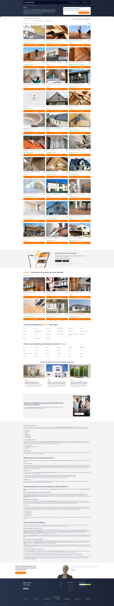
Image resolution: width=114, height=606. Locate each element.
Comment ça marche (71, 584)
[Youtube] (26, 588)
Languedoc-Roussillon (83, 331)
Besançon (59, 347)
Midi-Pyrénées (48, 334)
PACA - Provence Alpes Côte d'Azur (73, 335)
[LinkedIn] (27, 588)
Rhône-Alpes (48, 338)
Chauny (70, 356)
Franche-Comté (48, 331)
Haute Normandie (60, 331)
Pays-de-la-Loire (83, 334)
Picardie (24, 338)
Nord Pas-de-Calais (60, 334)
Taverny (70, 350)
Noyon (24, 356)
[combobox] (29, 21)
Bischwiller (36, 356)
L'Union (47, 356)
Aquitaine (36, 328)
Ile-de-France (71, 331)
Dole (80, 350)
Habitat (60, 584)
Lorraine (36, 334)
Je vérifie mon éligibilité (20, 572)
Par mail (80, 588)
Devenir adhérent (70, 590)
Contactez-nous (70, 589)
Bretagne (81, 328)
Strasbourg (36, 347)
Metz (47, 347)
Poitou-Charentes (37, 338)
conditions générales (62, 264)
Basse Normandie (60, 328)
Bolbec (58, 356)
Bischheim (36, 353)
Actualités (60, 587)
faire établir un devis (58, 517)
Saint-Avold (59, 353)
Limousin (24, 334)
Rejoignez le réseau (78, 413)
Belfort (24, 350)
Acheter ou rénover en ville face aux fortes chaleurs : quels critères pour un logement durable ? (57, 383)
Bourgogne (70, 328)
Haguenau (47, 350)
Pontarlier (47, 353)
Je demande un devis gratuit (84, 12)
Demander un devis (70, 587)
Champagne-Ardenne (38, 331)
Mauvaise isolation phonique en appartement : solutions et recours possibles (32, 383)
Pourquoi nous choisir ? (75, 2)
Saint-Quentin (82, 347)
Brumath (81, 356)
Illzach (70, 353)
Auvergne (47, 328)
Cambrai (58, 350)
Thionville (36, 350)
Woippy (81, 353)
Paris (24, 347)
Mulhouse (70, 347)
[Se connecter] (89, 2)
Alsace (24, 328)
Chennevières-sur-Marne (27, 353)
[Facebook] (24, 588)
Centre (24, 331)
